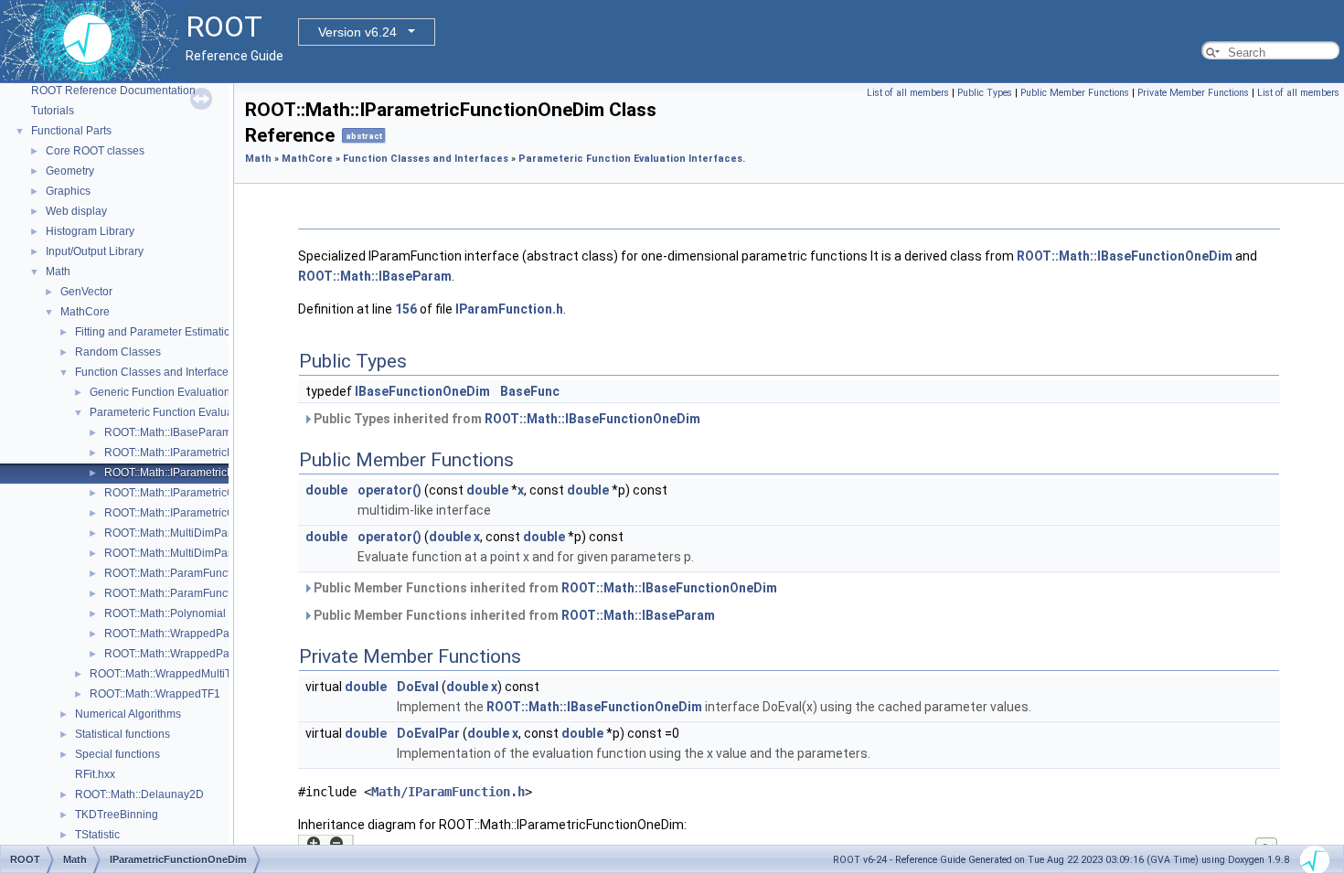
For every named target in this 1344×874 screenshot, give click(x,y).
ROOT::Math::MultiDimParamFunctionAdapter (216, 533)
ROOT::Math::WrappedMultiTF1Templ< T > (194, 673)
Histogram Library (90, 231)
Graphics (68, 191)
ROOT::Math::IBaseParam (167, 432)
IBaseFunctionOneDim (422, 391)
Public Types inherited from (505, 418)
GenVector (86, 291)
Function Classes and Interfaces (154, 372)
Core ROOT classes (95, 150)
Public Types (984, 93)
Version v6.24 (357, 32)
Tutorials (52, 110)
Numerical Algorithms (128, 714)
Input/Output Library (95, 251)
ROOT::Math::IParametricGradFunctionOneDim (220, 512)
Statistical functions (122, 734)
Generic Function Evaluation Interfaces (186, 392)
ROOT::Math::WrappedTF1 (155, 693)
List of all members (908, 93)
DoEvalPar (428, 733)
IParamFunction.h (509, 309)
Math (58, 271)
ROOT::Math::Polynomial (165, 613)
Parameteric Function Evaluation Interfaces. (197, 412)
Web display (76, 211)
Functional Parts (71, 130)
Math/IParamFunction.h (448, 791)
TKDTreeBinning (116, 814)
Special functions (117, 754)
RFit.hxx (95, 774)
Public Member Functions (1074, 93)
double (326, 490)
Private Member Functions (1193, 93)
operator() (389, 490)
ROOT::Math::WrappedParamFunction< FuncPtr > (226, 633)
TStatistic (97, 834)
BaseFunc (530, 391)
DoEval (418, 686)
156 (406, 309)
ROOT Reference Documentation (113, 90)
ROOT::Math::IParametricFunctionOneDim (207, 472)
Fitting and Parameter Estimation (156, 331)
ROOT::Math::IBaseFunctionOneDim (1124, 256)
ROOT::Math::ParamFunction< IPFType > (204, 573)
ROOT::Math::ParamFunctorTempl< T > (199, 593)
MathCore (85, 311)
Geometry (70, 171)
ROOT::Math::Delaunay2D (139, 794)
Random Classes (118, 352)
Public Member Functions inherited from (544, 588)
